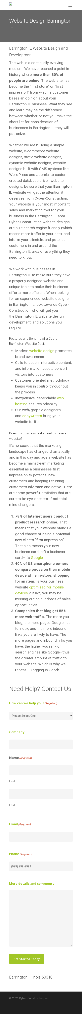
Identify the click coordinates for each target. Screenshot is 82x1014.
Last (12, 805)
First (12, 781)
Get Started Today (27, 959)
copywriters (32, 416)
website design (41, 351)
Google (37, 557)
